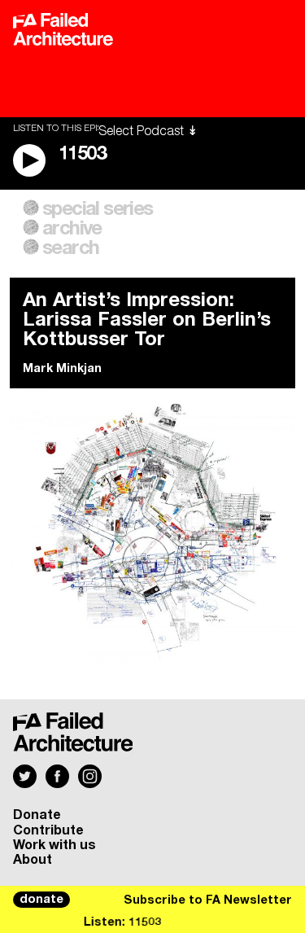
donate (41, 899)
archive (72, 229)
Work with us (54, 845)
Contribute (48, 830)
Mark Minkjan (62, 369)
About (32, 859)
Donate (37, 814)
